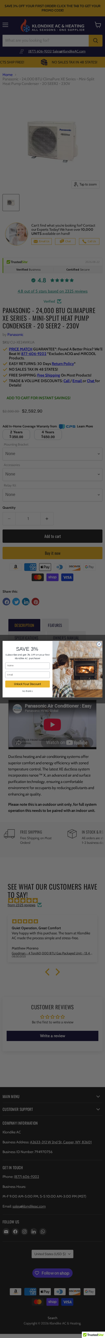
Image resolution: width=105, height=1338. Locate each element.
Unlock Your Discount (27, 683)
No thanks (27, 691)
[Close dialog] (99, 644)
